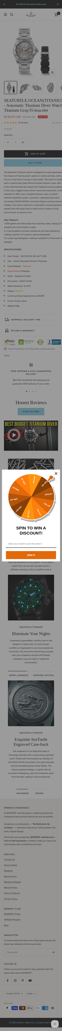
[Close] (56, 473)
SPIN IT (31, 555)
